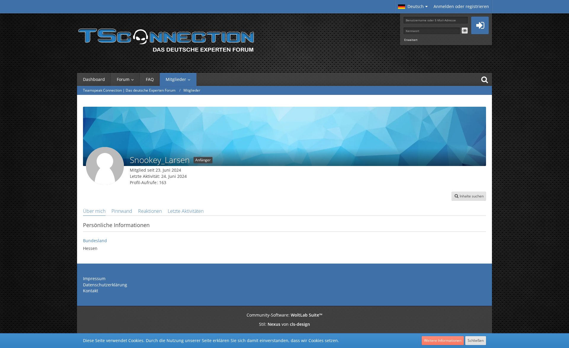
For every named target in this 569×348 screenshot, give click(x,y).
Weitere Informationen (442, 340)
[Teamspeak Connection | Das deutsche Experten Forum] (166, 38)
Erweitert (411, 40)
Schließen (476, 340)
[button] (413, 6)
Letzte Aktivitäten (186, 211)
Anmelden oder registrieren (461, 6)
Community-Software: (284, 315)
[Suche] (484, 79)
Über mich (94, 211)
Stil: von (284, 324)
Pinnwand (121, 211)
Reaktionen (150, 211)
